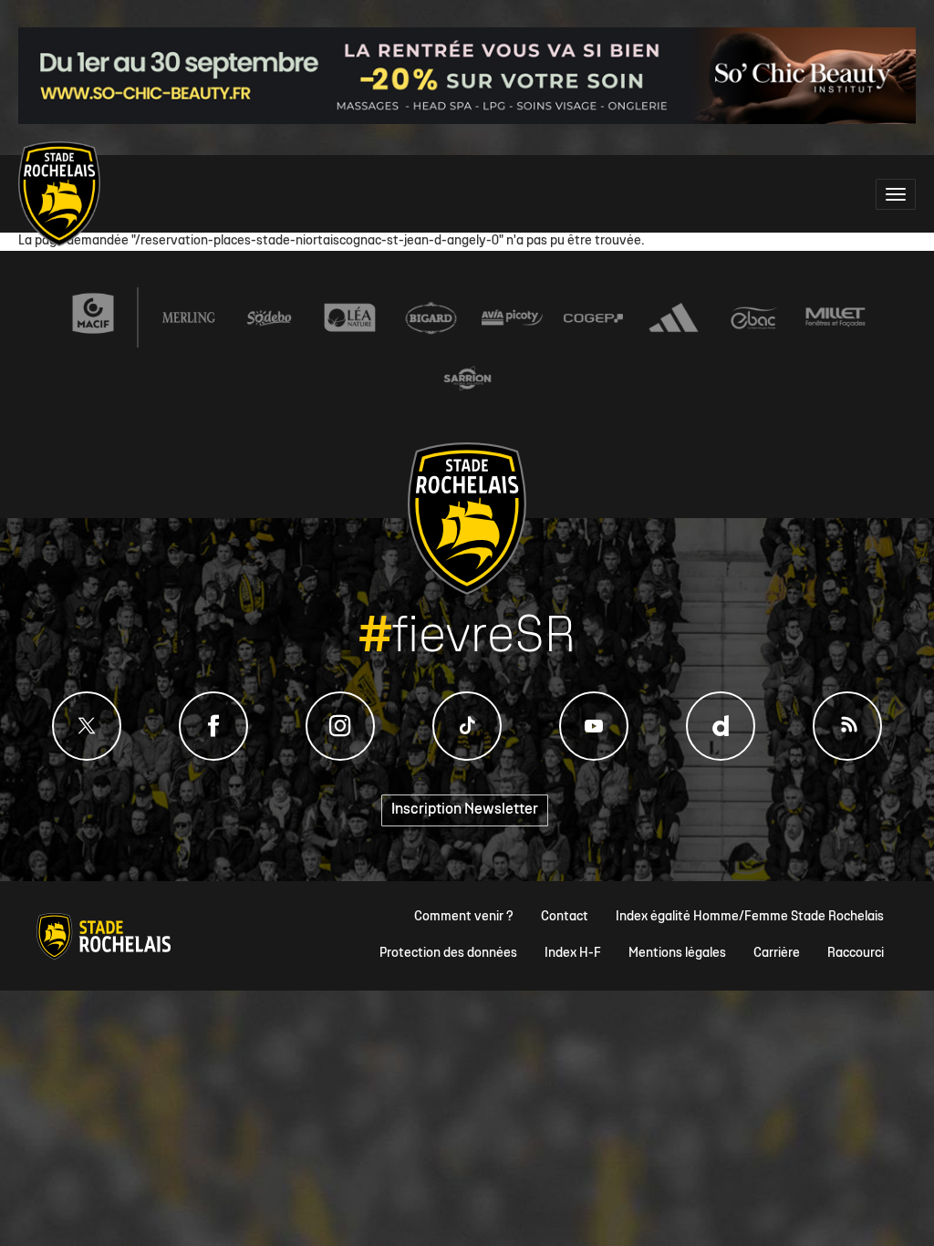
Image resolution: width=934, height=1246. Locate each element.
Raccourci (855, 954)
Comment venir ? (464, 917)
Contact (564, 917)
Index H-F (573, 954)
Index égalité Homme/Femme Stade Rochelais (750, 917)
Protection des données (448, 954)
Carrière (776, 954)
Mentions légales (677, 954)
